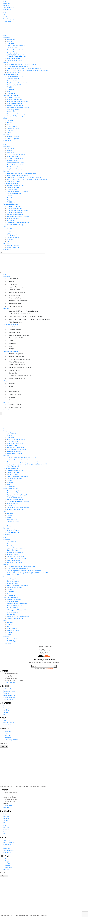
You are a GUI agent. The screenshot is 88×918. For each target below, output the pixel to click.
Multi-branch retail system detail (17, 66)
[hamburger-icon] (0, 272)
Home (5, 1)
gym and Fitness (12, 52)
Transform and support (10, 74)
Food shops (10, 43)
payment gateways (13, 110)
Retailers (9, 41)
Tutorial (9, 87)
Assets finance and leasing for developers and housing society (27, 70)
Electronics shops (12, 48)
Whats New (10, 89)
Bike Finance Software (14, 58)
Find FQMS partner (13, 139)
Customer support (13, 79)
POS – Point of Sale (13, 72)
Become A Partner (13, 136)
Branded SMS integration (15, 105)
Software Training (12, 81)
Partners (6, 134)
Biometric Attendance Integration (17, 101)
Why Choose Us (8, 7)
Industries (6, 37)
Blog (8, 91)
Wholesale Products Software (16, 56)
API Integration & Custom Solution (18, 108)
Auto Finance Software (14, 60)
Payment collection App (14, 99)
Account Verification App (15, 116)
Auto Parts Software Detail (15, 54)
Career (9, 132)
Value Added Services (10, 95)
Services (6, 5)
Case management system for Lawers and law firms (24, 68)
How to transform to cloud (15, 77)
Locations (10, 130)
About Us (6, 3)
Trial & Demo (11, 93)
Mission (9, 122)
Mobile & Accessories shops (16, 46)
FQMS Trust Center (13, 128)
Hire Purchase (11, 39)
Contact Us (7, 9)
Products (6, 62)
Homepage (49, 668)
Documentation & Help (14, 85)
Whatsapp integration (14, 97)
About (5, 118)
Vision (9, 124)
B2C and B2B (11, 112)
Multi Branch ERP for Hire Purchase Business (21, 64)
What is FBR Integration (14, 103)
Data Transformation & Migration (17, 83)
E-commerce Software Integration (18, 114)
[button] (0, 427)
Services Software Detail (15, 50)
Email (2, 743)
